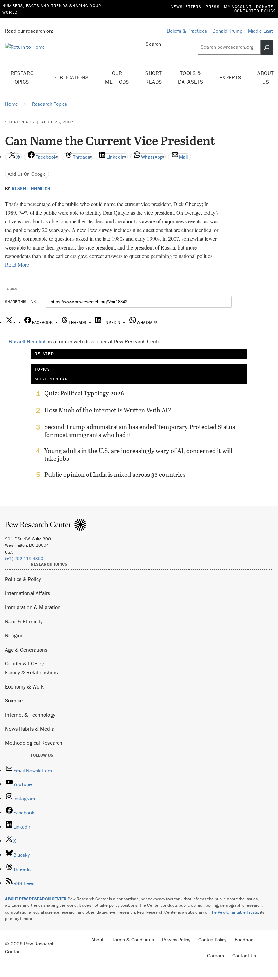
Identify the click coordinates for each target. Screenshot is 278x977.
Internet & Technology (30, 714)
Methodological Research (33, 742)
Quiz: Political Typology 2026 (84, 393)
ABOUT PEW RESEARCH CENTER (36, 899)
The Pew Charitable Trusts (234, 912)
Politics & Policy (23, 579)
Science (14, 700)
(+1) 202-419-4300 (24, 558)
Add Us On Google (27, 174)
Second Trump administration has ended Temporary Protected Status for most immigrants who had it (139, 431)
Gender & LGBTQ (24, 663)
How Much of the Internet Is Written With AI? (107, 410)
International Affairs (27, 593)
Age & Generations (26, 649)
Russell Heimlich (31, 189)
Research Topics (24, 77)
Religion (14, 635)
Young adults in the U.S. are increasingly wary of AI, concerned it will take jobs (138, 454)
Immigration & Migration (33, 607)
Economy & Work (24, 686)
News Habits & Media (29, 728)
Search (153, 44)
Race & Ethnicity (24, 621)
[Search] (267, 47)
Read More (17, 264)
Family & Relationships (31, 672)
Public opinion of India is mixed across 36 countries (114, 475)
